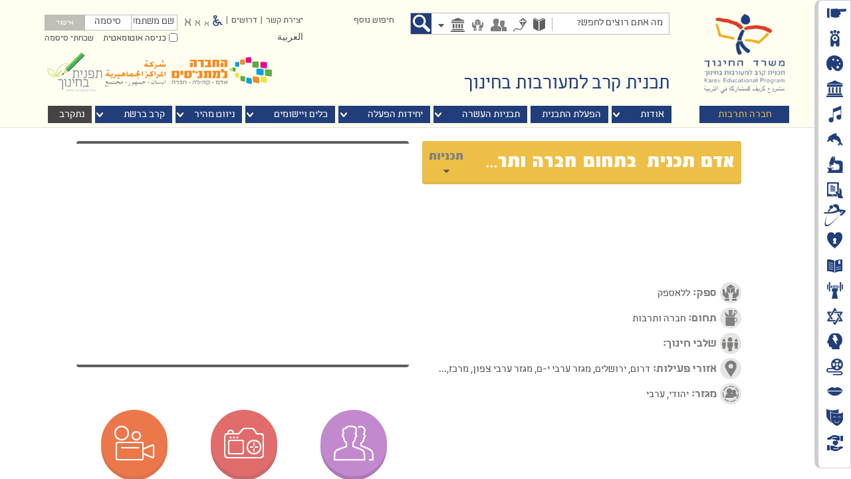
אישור (65, 23)
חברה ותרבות (744, 114)
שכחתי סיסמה (69, 38)
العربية (290, 38)
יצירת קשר (284, 20)
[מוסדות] (458, 26)
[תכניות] (539, 26)
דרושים (244, 20)
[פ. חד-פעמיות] (520, 26)
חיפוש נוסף (374, 20)
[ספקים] (477, 26)
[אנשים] (499, 26)
